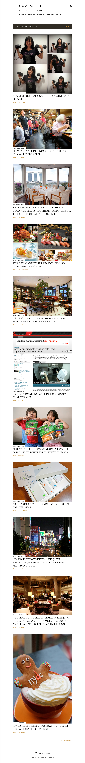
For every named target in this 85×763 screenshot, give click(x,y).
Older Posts (66, 740)
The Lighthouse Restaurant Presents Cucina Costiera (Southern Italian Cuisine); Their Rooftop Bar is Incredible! (42, 211)
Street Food (30, 15)
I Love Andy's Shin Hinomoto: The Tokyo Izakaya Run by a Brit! (39, 152)
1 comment (21, 400)
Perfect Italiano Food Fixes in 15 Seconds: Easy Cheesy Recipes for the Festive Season (41, 451)
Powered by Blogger (44, 753)
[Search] (71, 6)
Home (21, 15)
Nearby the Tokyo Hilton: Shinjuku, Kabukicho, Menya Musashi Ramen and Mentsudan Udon (38, 562)
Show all (66, 26)
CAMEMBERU (31, 6)
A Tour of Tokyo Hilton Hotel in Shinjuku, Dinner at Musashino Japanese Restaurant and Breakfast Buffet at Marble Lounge (41, 621)
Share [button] (14, 102)
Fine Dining (50, 15)
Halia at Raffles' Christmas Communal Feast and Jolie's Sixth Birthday (39, 320)
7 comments (21, 217)
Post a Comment (23, 102)
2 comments (21, 157)
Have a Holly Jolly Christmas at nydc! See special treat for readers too (40, 727)
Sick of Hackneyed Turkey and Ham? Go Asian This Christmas (39, 265)
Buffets (40, 15)
